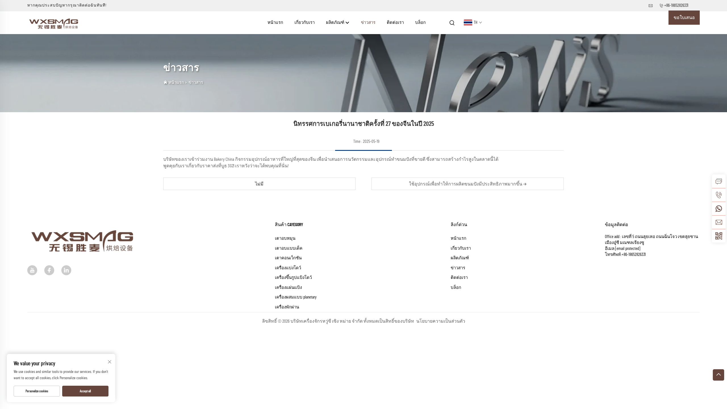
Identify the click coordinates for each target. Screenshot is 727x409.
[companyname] (54, 22)
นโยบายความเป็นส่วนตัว (440, 321)
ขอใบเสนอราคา (684, 20)
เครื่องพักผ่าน (287, 307)
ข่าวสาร (368, 22)
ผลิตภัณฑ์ (335, 22)
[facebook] (49, 270)
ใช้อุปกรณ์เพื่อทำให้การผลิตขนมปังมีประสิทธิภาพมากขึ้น (466, 184)
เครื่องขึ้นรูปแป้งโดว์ (293, 278)
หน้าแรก (275, 22)
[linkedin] (66, 270)
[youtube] (32, 270)
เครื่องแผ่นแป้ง (288, 287)
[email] (719, 222)
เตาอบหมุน (285, 238)
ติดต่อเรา (395, 22)
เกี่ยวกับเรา (304, 22)
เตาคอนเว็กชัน (288, 258)
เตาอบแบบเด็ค (288, 248)
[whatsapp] (719, 208)
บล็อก (420, 22)
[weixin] (719, 236)
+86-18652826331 (676, 5)
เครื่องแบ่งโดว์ (288, 268)
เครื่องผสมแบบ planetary (296, 297)
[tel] (719, 195)
